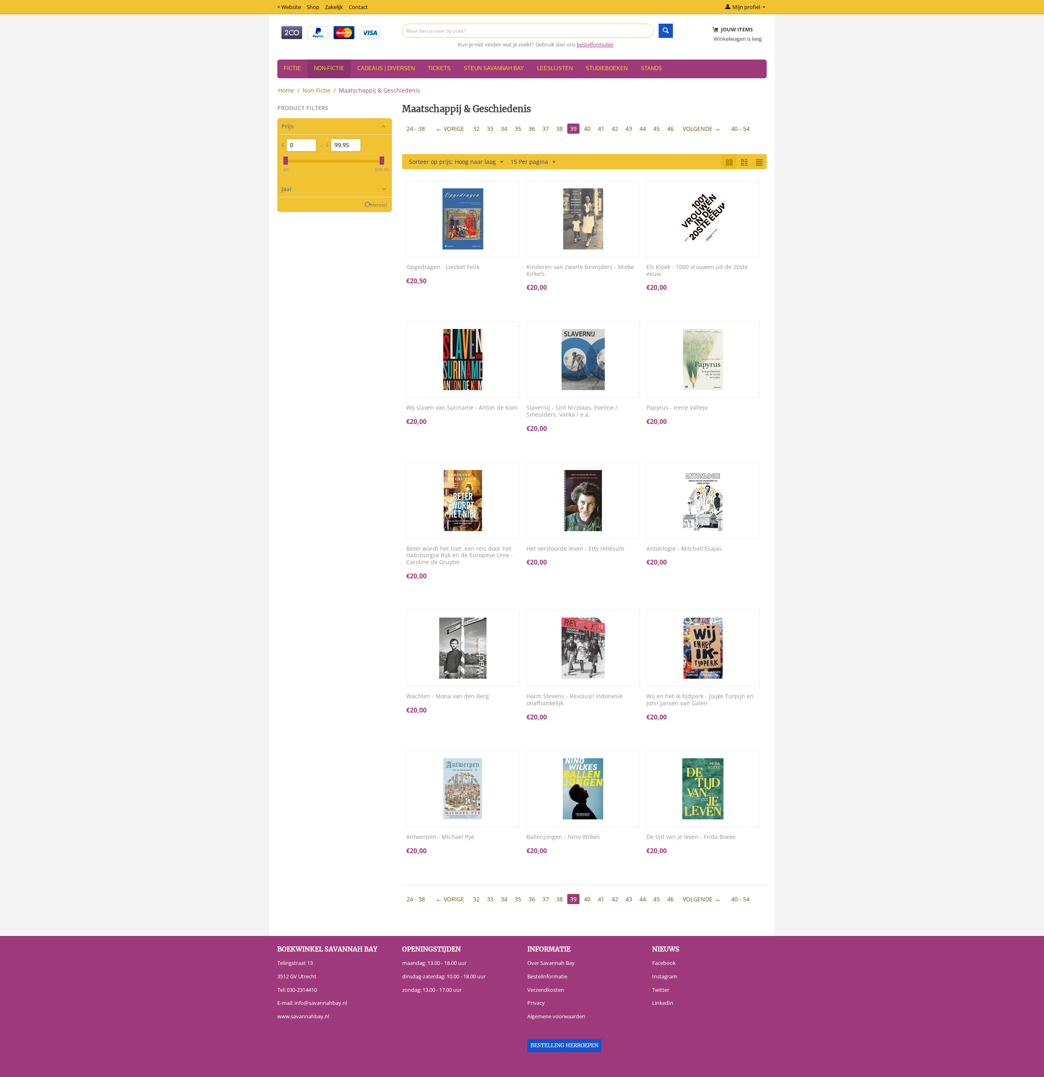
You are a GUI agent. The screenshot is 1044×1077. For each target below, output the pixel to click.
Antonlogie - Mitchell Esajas (684, 548)
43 (629, 128)
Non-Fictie (329, 68)
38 (559, 128)
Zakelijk (334, 7)
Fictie (292, 68)
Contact (358, 7)
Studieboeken (607, 68)
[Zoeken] (666, 31)
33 (490, 128)
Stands (651, 68)
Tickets (439, 68)
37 (545, 128)
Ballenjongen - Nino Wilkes (563, 837)
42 (615, 128)
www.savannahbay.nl (303, 1016)
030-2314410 (302, 989)
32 (476, 128)
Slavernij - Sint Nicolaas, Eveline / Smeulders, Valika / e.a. (571, 411)
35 (518, 128)
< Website (289, 7)
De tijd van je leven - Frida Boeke (691, 837)
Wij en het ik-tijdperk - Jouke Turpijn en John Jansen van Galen (700, 700)
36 (532, 128)
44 (642, 128)
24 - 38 (416, 128)
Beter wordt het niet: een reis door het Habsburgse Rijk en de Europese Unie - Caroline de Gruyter (459, 555)
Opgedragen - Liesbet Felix (442, 267)
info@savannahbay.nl (320, 1002)
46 (670, 128)
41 (601, 128)
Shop (313, 7)
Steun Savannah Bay (494, 68)
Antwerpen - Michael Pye (440, 837)
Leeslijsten (555, 68)
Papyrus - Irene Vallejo (677, 407)
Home (286, 90)
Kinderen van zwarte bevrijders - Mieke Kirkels (580, 271)
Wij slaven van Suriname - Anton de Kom (462, 407)
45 (656, 128)
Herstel (378, 204)
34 (504, 128)
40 (587, 128)
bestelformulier (595, 44)
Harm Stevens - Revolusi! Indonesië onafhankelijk (574, 700)
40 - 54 (740, 128)
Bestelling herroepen (564, 1045)
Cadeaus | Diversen (386, 68)
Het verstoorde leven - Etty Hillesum (575, 548)
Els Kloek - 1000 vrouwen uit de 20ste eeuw (697, 271)
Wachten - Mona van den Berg (447, 696)
